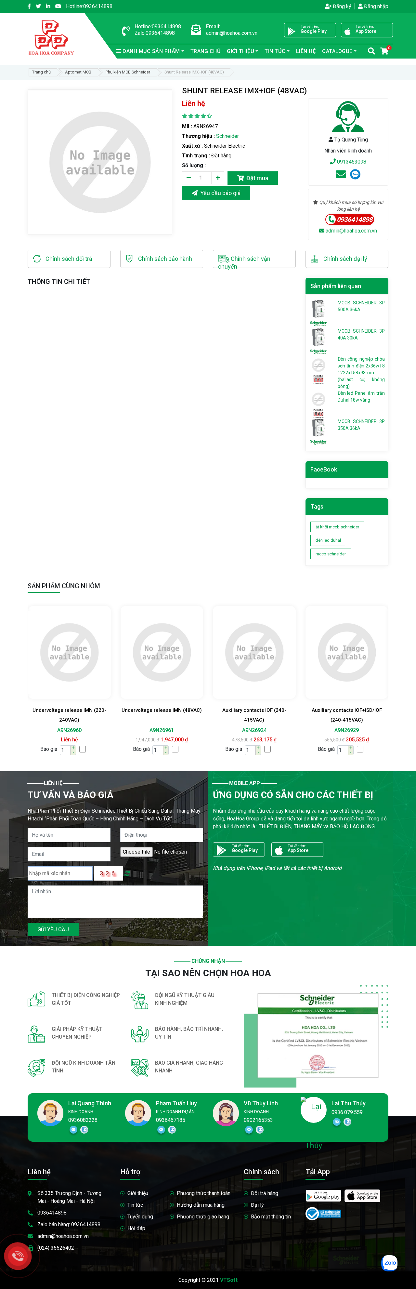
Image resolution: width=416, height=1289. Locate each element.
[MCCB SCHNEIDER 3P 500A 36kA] (318, 308)
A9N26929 (346, 730)
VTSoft (229, 1280)
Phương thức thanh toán (203, 1193)
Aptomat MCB (78, 72)
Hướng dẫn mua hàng (201, 1205)
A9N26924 (254, 730)
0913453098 (351, 162)
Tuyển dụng (140, 1217)
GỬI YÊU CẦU (53, 929)
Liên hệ (306, 51)
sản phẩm (151, 51)
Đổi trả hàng (264, 1193)
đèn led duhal (328, 540)
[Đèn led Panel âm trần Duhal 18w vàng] (318, 399)
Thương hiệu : (198, 136)
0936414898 (89, 6)
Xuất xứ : (192, 146)
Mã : (187, 126)
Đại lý (257, 1205)
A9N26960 (69, 730)
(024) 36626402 (55, 1248)
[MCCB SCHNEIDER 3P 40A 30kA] (318, 336)
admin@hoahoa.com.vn (350, 231)
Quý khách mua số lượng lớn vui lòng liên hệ (350, 206)
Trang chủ (205, 51)
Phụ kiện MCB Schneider (128, 72)
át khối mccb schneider (337, 527)
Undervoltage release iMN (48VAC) (162, 710)
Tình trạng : (196, 156)
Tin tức (135, 1205)
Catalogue (337, 51)
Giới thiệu (137, 1193)
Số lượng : (194, 165)
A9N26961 (162, 730)
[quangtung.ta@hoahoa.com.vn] (341, 176)
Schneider (227, 136)
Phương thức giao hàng (203, 1217)
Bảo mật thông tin (271, 1217)
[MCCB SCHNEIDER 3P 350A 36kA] (318, 427)
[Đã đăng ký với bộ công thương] (323, 1211)
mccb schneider (331, 553)
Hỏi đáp (136, 1228)
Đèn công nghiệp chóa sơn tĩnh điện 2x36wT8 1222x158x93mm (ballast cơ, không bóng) (361, 372)
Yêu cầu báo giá (219, 193)
